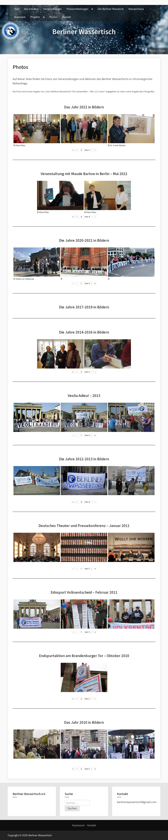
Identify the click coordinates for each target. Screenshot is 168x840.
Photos (53, 17)
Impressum (78, 825)
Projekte (35, 17)
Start (17, 9)
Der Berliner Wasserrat (111, 9)
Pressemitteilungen (77, 9)
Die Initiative (31, 9)
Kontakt (66, 17)
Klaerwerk (20, 17)
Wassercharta (136, 9)
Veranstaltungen (52, 9)
